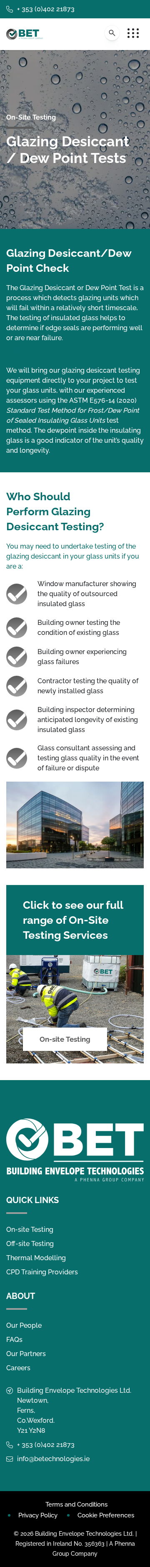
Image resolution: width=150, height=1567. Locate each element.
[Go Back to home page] (24, 34)
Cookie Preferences (106, 1515)
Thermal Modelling (36, 1258)
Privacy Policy (38, 1515)
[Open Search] (112, 32)
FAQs (14, 1340)
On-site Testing (65, 1039)
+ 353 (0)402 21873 (46, 9)
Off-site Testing (30, 1244)
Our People (24, 1325)
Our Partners (26, 1354)
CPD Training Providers (42, 1272)
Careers (18, 1368)
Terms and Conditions (76, 1504)
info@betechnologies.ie (53, 1459)
